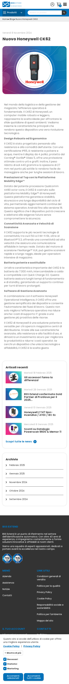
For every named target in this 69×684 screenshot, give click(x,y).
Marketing (13, 668)
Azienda (6, 576)
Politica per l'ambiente (49, 614)
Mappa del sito (45, 620)
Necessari (12, 659)
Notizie (6, 589)
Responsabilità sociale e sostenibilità (50, 606)
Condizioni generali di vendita (49, 578)
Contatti (7, 595)
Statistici (12, 664)
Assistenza (8, 582)
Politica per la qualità (48, 586)
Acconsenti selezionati (13, 677)
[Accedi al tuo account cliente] (52, 4)
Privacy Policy (44, 592)
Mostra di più (14, 653)
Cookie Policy (44, 598)
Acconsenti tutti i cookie (34, 677)
